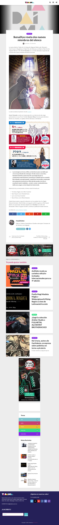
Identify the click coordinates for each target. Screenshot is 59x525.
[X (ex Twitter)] (31, 501)
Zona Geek (34, 314)
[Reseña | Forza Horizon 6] (24, 474)
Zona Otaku (29, 33)
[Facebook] (42, 501)
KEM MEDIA (35, 522)
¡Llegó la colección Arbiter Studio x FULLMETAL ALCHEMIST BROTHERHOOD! (39, 322)
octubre (29, 111)
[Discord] (45, 501)
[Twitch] (49, 501)
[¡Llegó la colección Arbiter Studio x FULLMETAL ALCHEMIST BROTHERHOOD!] (17, 322)
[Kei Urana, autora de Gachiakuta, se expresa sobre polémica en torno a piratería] (17, 345)
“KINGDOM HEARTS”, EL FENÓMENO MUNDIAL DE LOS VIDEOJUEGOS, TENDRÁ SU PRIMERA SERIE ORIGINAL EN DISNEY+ (33, 448)
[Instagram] (35, 501)
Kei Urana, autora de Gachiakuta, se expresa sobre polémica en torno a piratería (41, 344)
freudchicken (27, 43)
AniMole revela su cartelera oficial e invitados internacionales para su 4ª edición (41, 276)
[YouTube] (38, 501)
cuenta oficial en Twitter (21, 210)
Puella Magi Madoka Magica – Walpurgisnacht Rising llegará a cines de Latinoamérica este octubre (41, 300)
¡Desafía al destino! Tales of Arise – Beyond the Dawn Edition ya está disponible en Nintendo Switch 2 (33, 482)
